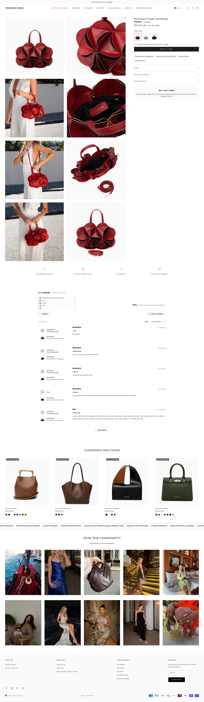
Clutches (120, 671)
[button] (56, 298)
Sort (147, 322)
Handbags (121, 664)
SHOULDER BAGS (114, 8)
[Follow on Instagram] (12, 688)
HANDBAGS (76, 8)
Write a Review (158, 314)
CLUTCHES (100, 8)
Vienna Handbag (11, 508)
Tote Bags (120, 668)
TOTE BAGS (88, 8)
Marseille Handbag (161, 508)
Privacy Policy (10, 664)
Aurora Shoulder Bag (62, 508)
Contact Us (61, 664)
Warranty (60, 668)
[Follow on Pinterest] (17, 688)
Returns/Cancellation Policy (67, 671)
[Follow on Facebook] (6, 688)
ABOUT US (128, 8)
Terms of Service (11, 668)
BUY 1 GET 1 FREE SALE (60, 8)
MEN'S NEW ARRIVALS (144, 8)
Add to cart (166, 49)
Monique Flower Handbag (55, 338)
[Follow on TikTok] (23, 688)
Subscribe (176, 679)
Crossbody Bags (123, 678)
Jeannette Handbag (112, 508)
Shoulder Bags (122, 675)
